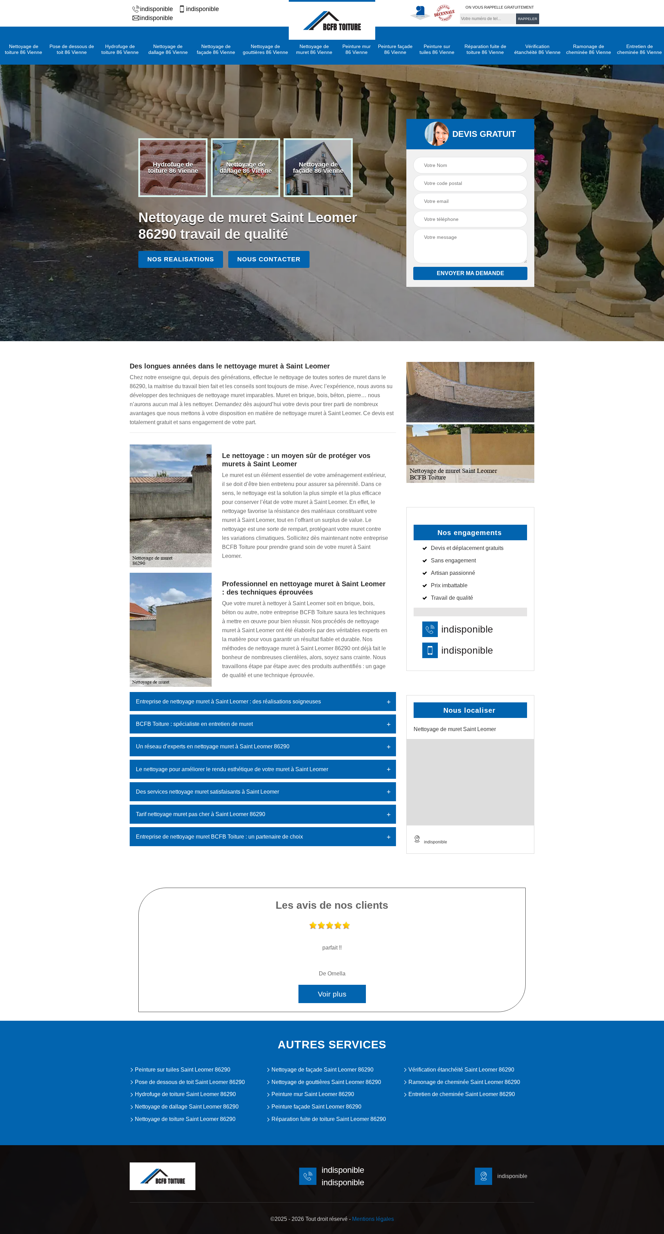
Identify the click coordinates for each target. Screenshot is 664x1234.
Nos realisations (180, 259)
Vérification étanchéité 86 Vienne (537, 49)
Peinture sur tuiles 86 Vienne (436, 49)
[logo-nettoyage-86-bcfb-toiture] (332, 20)
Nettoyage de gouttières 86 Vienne (265, 49)
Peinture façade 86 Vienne (395, 49)
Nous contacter (269, 259)
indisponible (156, 9)
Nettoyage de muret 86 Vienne (314, 49)
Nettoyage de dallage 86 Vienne (168, 49)
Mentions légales (373, 1219)
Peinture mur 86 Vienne (356, 49)
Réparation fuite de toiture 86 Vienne (485, 49)
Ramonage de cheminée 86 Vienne (588, 49)
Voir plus (332, 994)
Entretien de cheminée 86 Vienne (639, 49)
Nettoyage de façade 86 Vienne (216, 49)
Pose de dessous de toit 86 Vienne (71, 49)
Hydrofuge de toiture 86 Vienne (120, 49)
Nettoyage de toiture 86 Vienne (23, 49)
